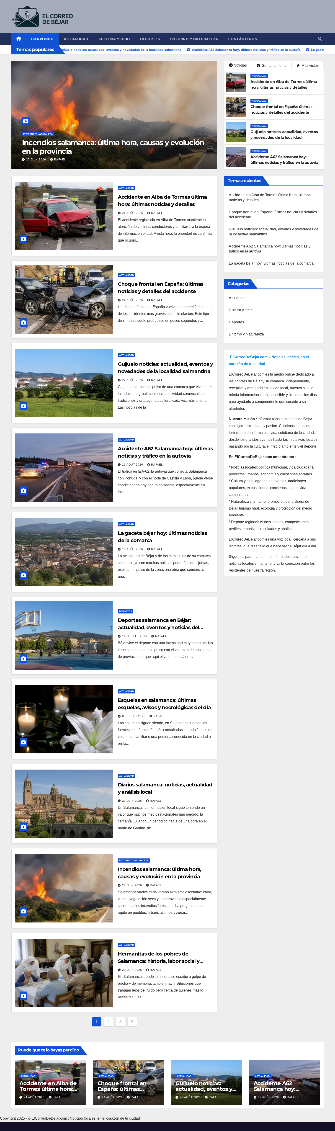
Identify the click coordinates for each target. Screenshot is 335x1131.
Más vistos (310, 65)
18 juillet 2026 (135, 636)
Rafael (66, 159)
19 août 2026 (133, 464)
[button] (320, 39)
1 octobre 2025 (39, 159)
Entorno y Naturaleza (194, 39)
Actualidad (76, 39)
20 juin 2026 (132, 969)
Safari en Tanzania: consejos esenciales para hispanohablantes (97, 147)
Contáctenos (242, 39)
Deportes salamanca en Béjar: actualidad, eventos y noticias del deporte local (158, 627)
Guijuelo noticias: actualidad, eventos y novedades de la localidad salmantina (284, 137)
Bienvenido (42, 39)
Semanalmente (273, 65)
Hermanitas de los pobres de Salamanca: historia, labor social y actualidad (159, 961)
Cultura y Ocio (114, 39)
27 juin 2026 (132, 885)
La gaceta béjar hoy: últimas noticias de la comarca (271, 263)
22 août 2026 (133, 380)
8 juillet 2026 (134, 716)
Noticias (240, 65)
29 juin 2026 (132, 800)
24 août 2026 (133, 213)
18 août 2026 (133, 549)
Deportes (150, 39)
